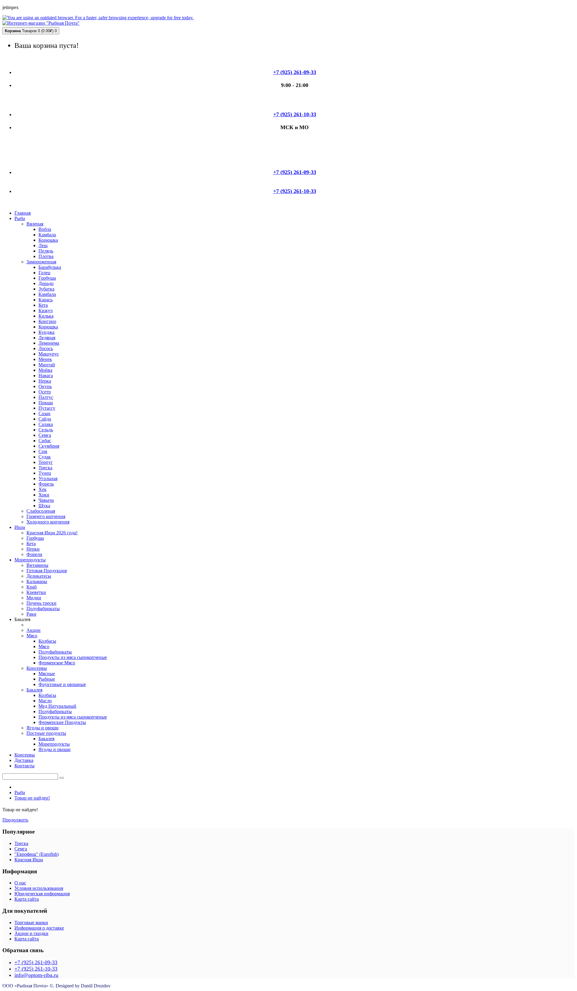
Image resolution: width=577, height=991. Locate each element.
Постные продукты (46, 733)
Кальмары (36, 581)
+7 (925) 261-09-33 (35, 962)
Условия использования (38, 888)
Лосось (45, 348)
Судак (44, 456)
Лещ (42, 245)
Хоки (43, 494)
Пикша (45, 402)
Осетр (44, 391)
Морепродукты (54, 744)
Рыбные (46, 679)
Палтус (45, 397)
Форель (46, 483)
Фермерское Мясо (56, 662)
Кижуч (45, 310)
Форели (34, 554)
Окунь (45, 386)
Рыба (19, 792)
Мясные (46, 673)
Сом (42, 451)
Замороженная (41, 261)
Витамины (37, 565)
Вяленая (34, 223)
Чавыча (46, 500)
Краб (31, 586)
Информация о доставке (39, 927)
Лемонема (48, 343)
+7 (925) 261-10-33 (35, 969)
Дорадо (45, 283)
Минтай (46, 364)
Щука (44, 505)
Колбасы (47, 641)
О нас (20, 882)
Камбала (47, 234)
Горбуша (47, 278)
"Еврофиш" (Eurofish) (36, 854)
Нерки (33, 548)
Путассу (46, 408)
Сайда (44, 418)
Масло (45, 700)
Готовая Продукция (46, 570)
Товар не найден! (32, 797)
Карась (45, 299)
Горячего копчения (45, 516)
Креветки (36, 592)
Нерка (44, 381)
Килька (45, 315)
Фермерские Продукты (62, 722)
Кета (43, 305)
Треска (45, 467)
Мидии (33, 597)
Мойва (45, 370)
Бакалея (34, 689)
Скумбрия (48, 446)
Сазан (44, 413)
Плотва (45, 256)
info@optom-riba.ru (36, 975)
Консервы (36, 668)
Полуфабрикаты (43, 608)
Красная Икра (28, 859)
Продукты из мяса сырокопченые (72, 657)
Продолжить (15, 819)
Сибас (44, 440)
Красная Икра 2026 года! (52, 532)
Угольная (47, 478)
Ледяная (46, 337)
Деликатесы (38, 576)
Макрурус (48, 353)
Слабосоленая (40, 511)
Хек (42, 489)
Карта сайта (26, 899)
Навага (45, 375)
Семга (44, 435)
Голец (44, 272)
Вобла (44, 229)
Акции (33, 630)
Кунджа (46, 332)
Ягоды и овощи (42, 727)
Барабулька (49, 267)
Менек (45, 359)
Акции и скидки (31, 933)
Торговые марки (31, 922)
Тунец (44, 473)
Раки (31, 614)
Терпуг (45, 462)
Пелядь (45, 250)
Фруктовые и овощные (62, 684)
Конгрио (47, 321)
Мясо (31, 635)
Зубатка (46, 288)
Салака (45, 424)
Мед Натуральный (57, 706)
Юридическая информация (42, 893)
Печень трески (41, 603)
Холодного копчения (47, 521)
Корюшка (48, 240)
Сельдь (45, 429)
